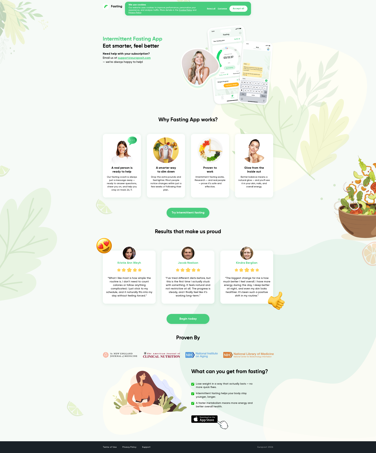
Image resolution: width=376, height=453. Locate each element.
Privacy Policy (129, 447)
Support (146, 447)
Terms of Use (110, 447)
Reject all (211, 9)
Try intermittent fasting (188, 212)
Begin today (188, 318)
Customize (222, 9)
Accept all (238, 8)
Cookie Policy (185, 10)
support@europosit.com (134, 58)
